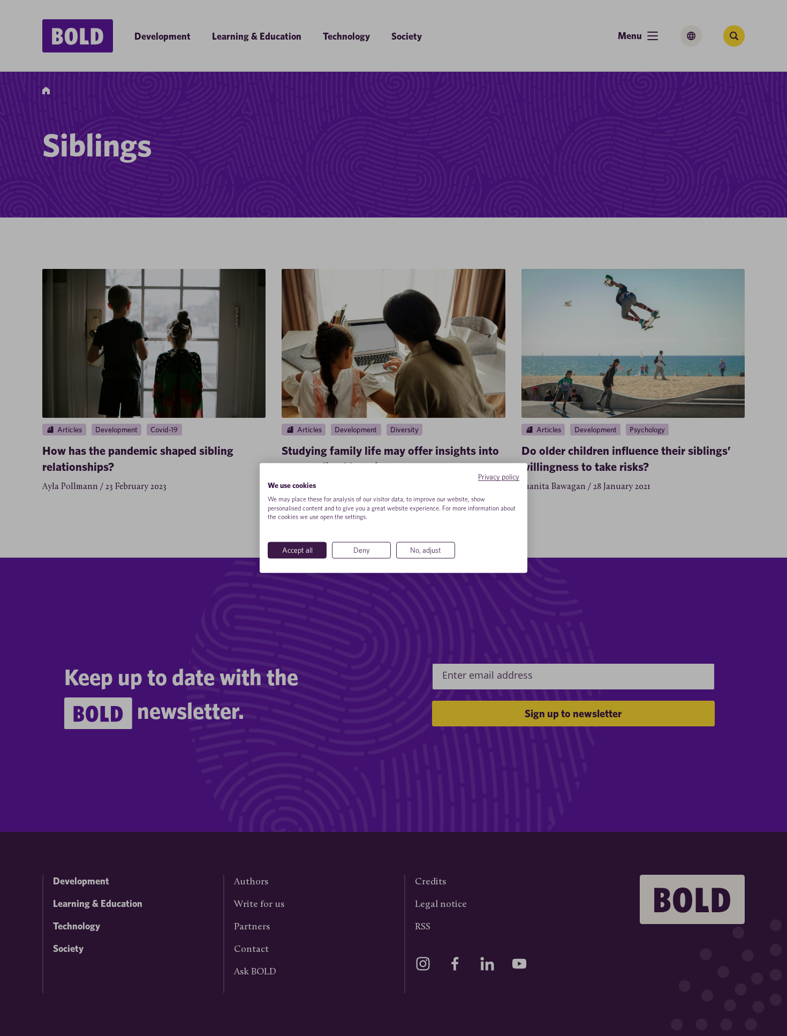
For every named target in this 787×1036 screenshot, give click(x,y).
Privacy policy (498, 476)
